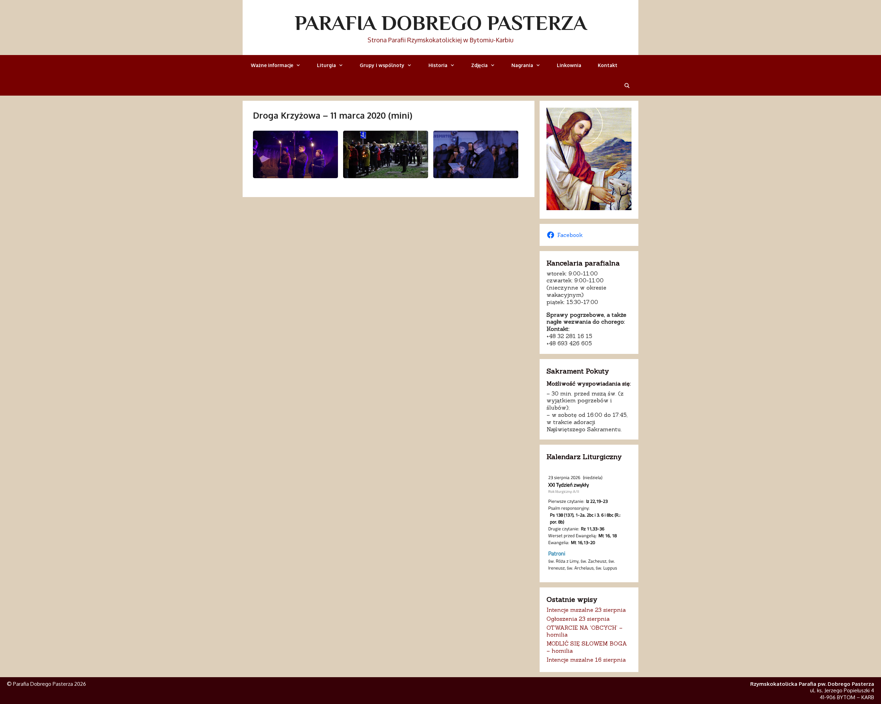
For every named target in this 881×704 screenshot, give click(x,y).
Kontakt (607, 65)
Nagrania (522, 65)
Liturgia (326, 65)
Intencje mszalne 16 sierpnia (586, 659)
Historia (437, 65)
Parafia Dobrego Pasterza (441, 22)
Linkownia (569, 65)
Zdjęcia (479, 65)
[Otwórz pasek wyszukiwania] (627, 85)
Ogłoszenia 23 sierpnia (577, 618)
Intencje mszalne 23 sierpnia (586, 609)
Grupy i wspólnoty (382, 65)
